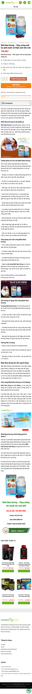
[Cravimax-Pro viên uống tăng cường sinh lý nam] (8, 584)
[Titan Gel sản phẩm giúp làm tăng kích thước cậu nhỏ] (8, 552)
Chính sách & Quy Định (6, 651)
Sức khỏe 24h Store (6, 453)
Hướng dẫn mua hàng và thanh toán (9, 649)
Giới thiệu (3, 644)
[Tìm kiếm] (20, 2)
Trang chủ (3, 42)
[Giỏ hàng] (29, 2)
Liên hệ (2, 647)
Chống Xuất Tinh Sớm (23, 42)
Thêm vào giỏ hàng (18, 79)
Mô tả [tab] (3, 96)
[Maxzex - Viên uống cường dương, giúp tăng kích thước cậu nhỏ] (24, 552)
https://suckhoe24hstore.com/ (12, 671)
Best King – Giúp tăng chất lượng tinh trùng (24, 595)
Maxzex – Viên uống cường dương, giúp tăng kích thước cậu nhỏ (24, 564)
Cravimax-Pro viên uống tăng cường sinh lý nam (8, 595)
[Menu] (3, 2)
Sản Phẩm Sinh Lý (12, 42)
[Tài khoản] (24, 2)
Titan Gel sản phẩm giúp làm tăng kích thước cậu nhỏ (8, 564)
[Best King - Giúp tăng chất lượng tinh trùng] (24, 584)
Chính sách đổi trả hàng (6, 653)
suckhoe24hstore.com (20, 686)
